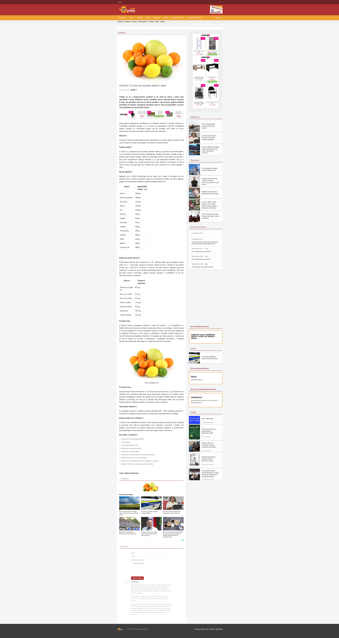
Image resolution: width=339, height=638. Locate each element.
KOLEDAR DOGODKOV (177, 17)
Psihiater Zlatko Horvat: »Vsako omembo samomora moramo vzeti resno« (210, 181)
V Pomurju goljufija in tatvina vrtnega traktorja (210, 357)
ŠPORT (148, 17)
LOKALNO (120, 21)
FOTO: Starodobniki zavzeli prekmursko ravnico (208, 126)
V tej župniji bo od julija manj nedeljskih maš (209, 169)
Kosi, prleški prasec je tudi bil (201, 251)
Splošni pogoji (205, 629)
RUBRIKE (139, 17)
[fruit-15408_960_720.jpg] (151, 487)
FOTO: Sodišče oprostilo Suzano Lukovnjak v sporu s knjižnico (210, 216)
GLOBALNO (127, 21)
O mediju (197, 629)
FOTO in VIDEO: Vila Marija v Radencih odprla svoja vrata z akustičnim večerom (210, 150)
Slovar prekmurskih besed (199, 368)
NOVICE (131, 17)
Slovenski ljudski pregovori (199, 326)
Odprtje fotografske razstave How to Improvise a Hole (208, 459)
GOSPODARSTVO (143, 21)
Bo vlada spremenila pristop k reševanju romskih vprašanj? (208, 138)
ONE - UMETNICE (207, 419)
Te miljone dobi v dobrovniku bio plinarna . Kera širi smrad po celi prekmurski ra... (205, 243)
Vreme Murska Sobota (194, 17)
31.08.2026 (217, 17)
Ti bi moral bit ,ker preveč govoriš (202, 267)
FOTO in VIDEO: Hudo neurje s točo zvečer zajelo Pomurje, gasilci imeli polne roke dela (209, 205)
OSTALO (165, 17)
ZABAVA (162, 21)
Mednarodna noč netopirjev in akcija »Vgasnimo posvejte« (209, 445)
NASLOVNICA (122, 17)
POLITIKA (134, 21)
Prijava (120, 2)
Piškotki (212, 629)
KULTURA (151, 21)
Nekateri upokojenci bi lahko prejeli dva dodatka (210, 192)
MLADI (157, 21)
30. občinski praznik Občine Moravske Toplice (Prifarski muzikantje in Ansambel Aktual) (210, 473)
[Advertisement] (177, 10)
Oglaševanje (218, 629)
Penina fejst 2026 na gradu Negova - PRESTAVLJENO (209, 431)
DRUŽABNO (156, 17)
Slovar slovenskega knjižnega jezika (203, 389)
